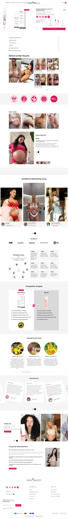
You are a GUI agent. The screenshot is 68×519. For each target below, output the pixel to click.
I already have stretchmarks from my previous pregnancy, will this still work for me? (25, 457)
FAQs (31, 489)
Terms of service (62, 513)
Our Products (54, 489)
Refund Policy (33, 494)
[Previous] (36, 152)
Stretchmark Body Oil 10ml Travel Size (50, 25)
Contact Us (32, 496)
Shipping (37, 13)
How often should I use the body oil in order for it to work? (21, 449)
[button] (62, 3)
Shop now (7, 431)
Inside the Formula (12, 40)
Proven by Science (12, 42)
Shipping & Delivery (34, 491)
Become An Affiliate (55, 496)
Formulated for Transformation (15, 37)
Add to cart (54, 28)
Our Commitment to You (13, 48)
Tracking (31, 498)
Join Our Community (55, 494)
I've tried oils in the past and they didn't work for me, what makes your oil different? (25, 465)
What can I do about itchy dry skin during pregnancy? (20, 462)
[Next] (4, 30)
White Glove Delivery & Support (15, 50)
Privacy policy (55, 513)
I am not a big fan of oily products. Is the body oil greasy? (21, 460)
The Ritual (11, 45)
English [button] (10, 508)
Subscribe (18, 505)
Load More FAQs (13, 468)
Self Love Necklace (62, 25)
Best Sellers (53, 491)
